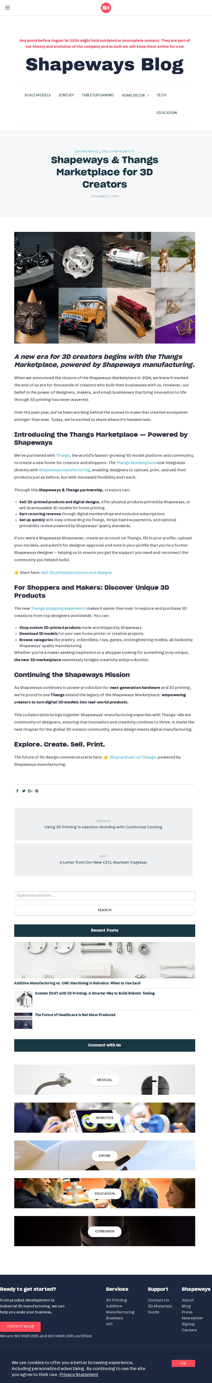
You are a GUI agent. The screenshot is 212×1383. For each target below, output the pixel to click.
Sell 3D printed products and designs (76, 572)
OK (183, 1363)
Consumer (105, 1231)
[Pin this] (37, 791)
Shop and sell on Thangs (133, 757)
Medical (105, 1080)
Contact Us (158, 1300)
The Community (117, 151)
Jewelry (66, 95)
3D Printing (116, 1300)
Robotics (104, 1118)
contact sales (20, 1326)
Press (187, 1312)
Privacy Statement (78, 1374)
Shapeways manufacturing (64, 470)
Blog (186, 1306)
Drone (105, 1156)
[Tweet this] (24, 791)
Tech (161, 95)
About (188, 1300)
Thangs (63, 455)
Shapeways (87, 151)
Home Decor (133, 95)
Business (114, 1318)
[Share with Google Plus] (30, 791)
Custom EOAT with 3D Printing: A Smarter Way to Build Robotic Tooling (95, 993)
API (109, 1324)
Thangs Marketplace (136, 463)
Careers (189, 1330)
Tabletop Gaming (98, 95)
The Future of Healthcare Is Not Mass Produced (75, 1015)
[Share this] (17, 791)
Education (167, 113)
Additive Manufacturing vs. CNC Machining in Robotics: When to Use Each (77, 983)
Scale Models (38, 95)
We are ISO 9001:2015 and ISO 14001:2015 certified (46, 1336)
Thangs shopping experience (58, 608)
